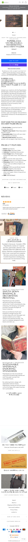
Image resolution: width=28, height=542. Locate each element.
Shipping (8, 54)
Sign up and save (13, 516)
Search (14, 500)
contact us (14, 512)
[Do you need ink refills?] (14, 436)
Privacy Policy (14, 509)
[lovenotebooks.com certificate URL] (14, 213)
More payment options (14, 68)
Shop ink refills (14, 450)
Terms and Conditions (14, 507)
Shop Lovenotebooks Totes (14, 494)
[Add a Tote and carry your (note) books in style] (14, 481)
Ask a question (14, 182)
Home (13, 35)
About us (14, 502)
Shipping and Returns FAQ (14, 505)
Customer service (13, 521)
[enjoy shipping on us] (14, 461)
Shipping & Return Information (14, 179)
